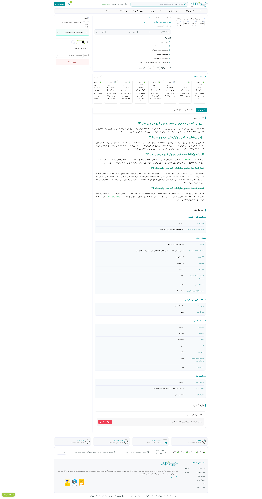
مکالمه (158, 68)
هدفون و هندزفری (174, 11)
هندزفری (187, 160)
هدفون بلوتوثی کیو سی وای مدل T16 (154, 22)
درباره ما (114, 4)
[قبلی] (100, 76)
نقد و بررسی (201, 110)
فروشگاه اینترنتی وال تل (113, 197)
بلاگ (126, 4)
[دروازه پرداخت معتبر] (67, 482)
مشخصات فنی (189, 110)
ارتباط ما (120, 4)
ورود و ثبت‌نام (105, 422)
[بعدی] (96, 76)
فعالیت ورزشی (142, 68)
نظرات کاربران (177, 110)
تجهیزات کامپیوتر (138, 11)
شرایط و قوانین (200, 488)
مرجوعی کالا (201, 476)
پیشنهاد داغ (124, 11)
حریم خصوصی (201, 480)
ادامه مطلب (174, 477)
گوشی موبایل (190, 11)
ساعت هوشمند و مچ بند (156, 11)
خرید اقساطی (106, 4)
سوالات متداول (200, 472)
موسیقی (151, 68)
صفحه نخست (201, 11)
